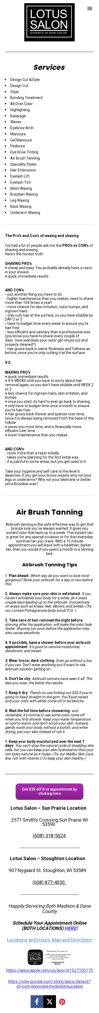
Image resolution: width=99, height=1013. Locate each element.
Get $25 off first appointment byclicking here (49, 791)
